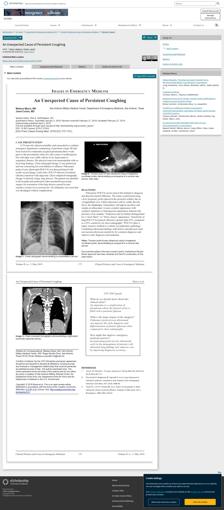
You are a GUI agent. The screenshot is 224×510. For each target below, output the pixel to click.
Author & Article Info (173, 64)
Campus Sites (118, 490)
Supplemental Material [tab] (51, 66)
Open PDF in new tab (146, 76)
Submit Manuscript (210, 11)
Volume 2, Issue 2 (108, 32)
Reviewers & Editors (127, 25)
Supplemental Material (174, 54)
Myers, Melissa (15, 49)
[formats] (20, 38)
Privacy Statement (157, 491)
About (165, 25)
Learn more (29, 51)
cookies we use (197, 491)
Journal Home (22, 25)
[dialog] (182, 490)
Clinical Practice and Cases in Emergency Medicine (80, 32)
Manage (210, 16)
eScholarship (8, 32)
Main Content (14, 73)
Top (219, 472)
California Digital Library (11, 491)
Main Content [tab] (16, 66)
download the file (51, 78)
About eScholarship (120, 485)
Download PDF (10, 37)
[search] (218, 3)
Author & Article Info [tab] (112, 66)
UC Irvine (8, 18)
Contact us (198, 25)
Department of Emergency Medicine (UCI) (41, 32)
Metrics (166, 59)
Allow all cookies (200, 502)
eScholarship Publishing (122, 501)
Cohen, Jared (29, 49)
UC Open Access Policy (121, 495)
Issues (53, 25)
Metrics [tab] (82, 66)
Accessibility (117, 506)
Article (166, 44)
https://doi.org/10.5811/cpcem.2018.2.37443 (22, 60)
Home (114, 480)
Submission (87, 25)
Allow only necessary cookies (163, 502)
